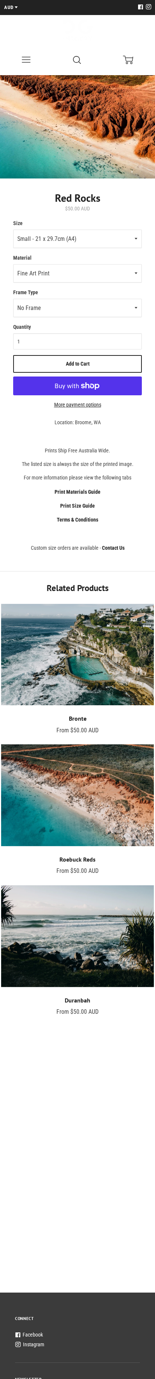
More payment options (77, 405)
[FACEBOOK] (140, 7)
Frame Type (25, 292)
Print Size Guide (77, 506)
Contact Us (113, 548)
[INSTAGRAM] (147, 7)
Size (18, 223)
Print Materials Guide (77, 492)
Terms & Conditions (77, 520)
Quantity (22, 327)
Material (22, 258)
